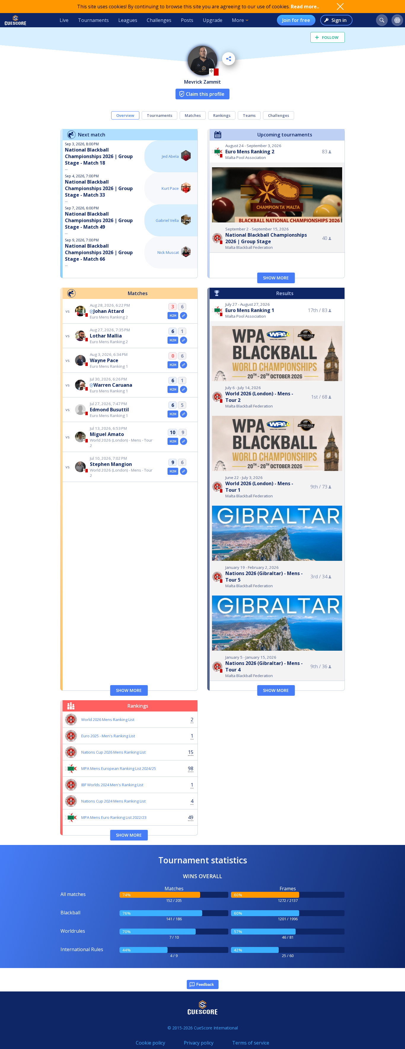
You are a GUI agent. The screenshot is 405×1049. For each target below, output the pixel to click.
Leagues (127, 20)
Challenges (159, 20)
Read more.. (305, 6)
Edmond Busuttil (109, 409)
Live (64, 20)
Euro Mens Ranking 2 (249, 151)
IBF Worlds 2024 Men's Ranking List (112, 784)
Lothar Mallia (106, 335)
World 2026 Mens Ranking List (107, 719)
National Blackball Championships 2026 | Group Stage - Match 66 (99, 252)
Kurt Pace (170, 188)
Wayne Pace (104, 360)
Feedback (205, 984)
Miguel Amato (107, 434)
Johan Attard (108, 311)
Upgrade (212, 20)
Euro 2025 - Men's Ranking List (108, 735)
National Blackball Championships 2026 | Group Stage (266, 238)
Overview (125, 115)
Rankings (221, 115)
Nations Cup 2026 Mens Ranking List (113, 752)
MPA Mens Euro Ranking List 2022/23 (113, 817)
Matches (193, 115)
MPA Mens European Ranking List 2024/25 (118, 768)
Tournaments (93, 20)
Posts (187, 20)
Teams (249, 115)
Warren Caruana (112, 385)
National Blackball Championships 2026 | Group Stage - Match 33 (99, 188)
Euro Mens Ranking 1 (249, 310)
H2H (173, 315)
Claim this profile (205, 94)
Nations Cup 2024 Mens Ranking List (113, 801)
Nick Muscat (168, 252)
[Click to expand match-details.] (183, 315)
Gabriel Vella (167, 220)
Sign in (339, 20)
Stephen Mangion (111, 464)
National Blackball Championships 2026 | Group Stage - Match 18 (99, 156)
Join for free (296, 20)
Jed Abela (170, 156)
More (238, 20)
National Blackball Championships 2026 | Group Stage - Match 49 (99, 220)
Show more (276, 278)
